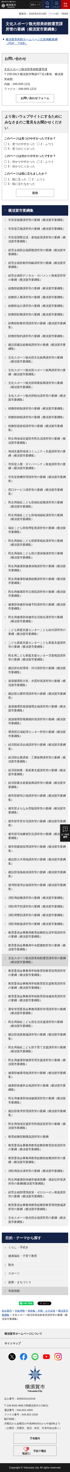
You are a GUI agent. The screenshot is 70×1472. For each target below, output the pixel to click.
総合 (35, 5)
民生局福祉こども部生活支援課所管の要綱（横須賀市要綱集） (35, 1023)
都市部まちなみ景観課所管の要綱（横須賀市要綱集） (37, 810)
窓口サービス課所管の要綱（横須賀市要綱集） (35, 491)
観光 (11, 1264)
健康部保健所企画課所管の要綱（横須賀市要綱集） (37, 1087)
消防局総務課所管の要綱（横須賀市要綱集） (37, 897)
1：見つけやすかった (21, 144)
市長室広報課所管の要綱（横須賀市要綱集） (37, 228)
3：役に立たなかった (21, 183)
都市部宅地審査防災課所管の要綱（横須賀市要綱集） (37, 835)
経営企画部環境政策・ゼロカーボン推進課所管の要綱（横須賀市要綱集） (37, 1194)
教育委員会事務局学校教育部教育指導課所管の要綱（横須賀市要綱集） (37, 972)
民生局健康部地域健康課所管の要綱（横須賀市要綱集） (37, 1100)
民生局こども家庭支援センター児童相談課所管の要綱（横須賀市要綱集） (37, 657)
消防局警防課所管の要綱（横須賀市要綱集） (37, 915)
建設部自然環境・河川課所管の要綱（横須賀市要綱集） (37, 670)
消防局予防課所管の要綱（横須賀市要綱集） (37, 906)
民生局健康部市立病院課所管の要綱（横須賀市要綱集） (37, 593)
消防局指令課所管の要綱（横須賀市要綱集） (37, 1170)
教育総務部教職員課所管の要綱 (28, 1136)
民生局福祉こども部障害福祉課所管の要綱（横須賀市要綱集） (35, 542)
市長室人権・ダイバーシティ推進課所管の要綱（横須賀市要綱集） (37, 466)
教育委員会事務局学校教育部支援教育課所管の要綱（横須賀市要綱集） (37, 985)
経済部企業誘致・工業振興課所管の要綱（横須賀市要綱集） (37, 759)
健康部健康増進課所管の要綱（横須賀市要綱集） (37, 1074)
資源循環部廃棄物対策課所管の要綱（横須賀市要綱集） (37, 721)
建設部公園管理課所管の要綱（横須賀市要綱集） (37, 695)
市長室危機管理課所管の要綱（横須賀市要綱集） (37, 478)
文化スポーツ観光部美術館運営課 (25, 69)
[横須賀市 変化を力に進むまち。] (8, 4)
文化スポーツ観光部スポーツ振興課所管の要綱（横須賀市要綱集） (37, 372)
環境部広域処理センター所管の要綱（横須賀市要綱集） (37, 733)
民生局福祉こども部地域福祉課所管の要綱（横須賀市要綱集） (35, 517)
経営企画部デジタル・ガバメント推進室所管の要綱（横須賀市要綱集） (37, 277)
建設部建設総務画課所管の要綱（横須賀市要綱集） (37, 346)
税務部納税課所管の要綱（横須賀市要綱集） (37, 417)
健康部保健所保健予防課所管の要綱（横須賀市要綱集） (37, 606)
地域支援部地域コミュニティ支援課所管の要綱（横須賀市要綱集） (37, 453)
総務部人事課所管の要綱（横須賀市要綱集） (37, 297)
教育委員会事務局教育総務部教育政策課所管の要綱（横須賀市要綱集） (37, 1147)
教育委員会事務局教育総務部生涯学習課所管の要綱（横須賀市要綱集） (37, 934)
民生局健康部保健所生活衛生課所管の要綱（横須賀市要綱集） (35, 619)
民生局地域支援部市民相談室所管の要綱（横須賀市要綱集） (37, 1125)
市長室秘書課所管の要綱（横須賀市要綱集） (37, 219)
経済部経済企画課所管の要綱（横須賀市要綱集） (37, 746)
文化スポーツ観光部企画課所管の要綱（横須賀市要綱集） (37, 1219)
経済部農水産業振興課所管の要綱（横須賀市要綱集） (37, 784)
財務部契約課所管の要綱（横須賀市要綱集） (37, 336)
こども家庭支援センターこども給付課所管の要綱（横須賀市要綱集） (37, 631)
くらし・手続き (18, 1247)
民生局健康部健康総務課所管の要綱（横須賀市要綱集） (37, 580)
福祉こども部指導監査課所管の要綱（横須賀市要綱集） (37, 529)
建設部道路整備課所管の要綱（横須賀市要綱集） (37, 1036)
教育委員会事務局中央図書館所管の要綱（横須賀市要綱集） (37, 947)
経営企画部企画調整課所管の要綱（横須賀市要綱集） (37, 252)
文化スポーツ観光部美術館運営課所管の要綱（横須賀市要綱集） (37, 960)
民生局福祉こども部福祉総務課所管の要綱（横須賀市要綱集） (35, 504)
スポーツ (14, 1273)
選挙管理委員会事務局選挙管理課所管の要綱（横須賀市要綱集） (37, 1011)
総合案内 (7, 1310)
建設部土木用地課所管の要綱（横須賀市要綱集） (37, 861)
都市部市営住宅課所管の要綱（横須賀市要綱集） (37, 823)
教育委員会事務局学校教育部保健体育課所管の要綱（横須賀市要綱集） (37, 998)
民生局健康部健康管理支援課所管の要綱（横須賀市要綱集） (37, 1062)
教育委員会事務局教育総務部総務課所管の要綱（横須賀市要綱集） (37, 1160)
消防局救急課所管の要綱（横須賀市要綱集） (37, 923)
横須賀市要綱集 (20, 210)
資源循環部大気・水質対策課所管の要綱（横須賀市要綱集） (37, 682)
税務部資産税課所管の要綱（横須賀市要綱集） (35, 427)
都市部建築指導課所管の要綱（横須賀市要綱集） (37, 848)
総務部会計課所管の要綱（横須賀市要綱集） (37, 305)
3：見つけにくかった (21, 148)
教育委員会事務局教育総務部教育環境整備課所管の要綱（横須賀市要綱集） (37, 1206)
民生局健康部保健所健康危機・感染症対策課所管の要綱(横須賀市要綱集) (37, 1181)
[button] (47, 4)
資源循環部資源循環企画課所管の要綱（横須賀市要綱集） (37, 708)
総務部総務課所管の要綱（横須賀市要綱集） (37, 288)
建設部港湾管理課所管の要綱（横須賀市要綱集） (37, 1113)
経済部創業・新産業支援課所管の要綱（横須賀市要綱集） (37, 772)
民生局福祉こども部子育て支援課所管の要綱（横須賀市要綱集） (37, 1049)
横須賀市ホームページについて (23, 1333)
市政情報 (14, 1290)
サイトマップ (12, 1343)
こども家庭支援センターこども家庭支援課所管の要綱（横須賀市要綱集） (37, 644)
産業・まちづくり (19, 1282)
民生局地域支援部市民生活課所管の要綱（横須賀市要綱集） (37, 440)
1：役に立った (17, 179)
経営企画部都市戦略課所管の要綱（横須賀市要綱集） (37, 264)
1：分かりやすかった (21, 161)
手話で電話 (39, 1450)
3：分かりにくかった (21, 166)
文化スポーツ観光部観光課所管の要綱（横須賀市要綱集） (37, 397)
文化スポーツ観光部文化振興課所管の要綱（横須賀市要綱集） (35, 359)
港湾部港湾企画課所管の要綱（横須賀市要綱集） (37, 886)
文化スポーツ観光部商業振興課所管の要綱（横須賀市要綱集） (35, 384)
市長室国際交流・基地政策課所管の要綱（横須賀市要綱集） (37, 239)
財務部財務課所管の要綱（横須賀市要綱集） (37, 314)
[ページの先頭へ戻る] (64, 1466)
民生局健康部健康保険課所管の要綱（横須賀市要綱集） (37, 568)
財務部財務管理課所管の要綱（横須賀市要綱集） (37, 325)
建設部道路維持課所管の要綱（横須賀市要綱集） (37, 874)
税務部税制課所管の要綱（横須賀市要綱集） (37, 408)
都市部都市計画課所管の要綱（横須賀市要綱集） (37, 797)
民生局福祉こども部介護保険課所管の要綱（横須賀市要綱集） (35, 555)
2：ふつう (47, 144)
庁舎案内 (35, 1438)
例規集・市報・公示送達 (41, 1310)
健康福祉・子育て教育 (22, 1255)
